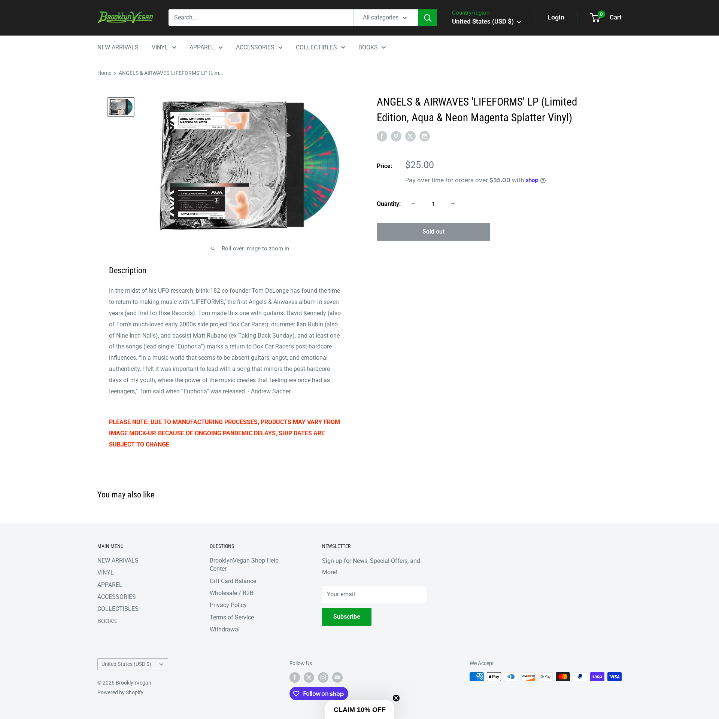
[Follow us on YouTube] (337, 677)
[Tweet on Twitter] (410, 136)
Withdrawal (225, 629)
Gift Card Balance (233, 581)
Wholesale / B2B (232, 593)
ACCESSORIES (255, 47)
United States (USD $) (126, 664)
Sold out (433, 231)
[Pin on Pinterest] (396, 136)
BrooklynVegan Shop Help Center (244, 564)
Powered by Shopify (120, 692)
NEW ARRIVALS (118, 47)
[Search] (427, 17)
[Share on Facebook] (382, 136)
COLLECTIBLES (316, 47)
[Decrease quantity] (413, 203)
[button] (359, 709)
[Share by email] (424, 136)
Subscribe (346, 616)
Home (104, 73)
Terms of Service (232, 617)
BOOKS (368, 47)
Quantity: (389, 203)
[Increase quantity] (453, 203)
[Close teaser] (396, 698)
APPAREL (202, 47)
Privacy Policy (228, 605)
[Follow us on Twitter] (309, 677)
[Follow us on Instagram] (323, 677)
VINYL (160, 47)
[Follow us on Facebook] (294, 677)
